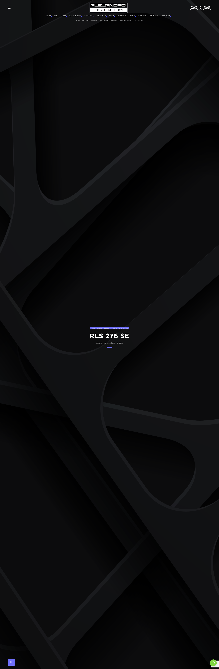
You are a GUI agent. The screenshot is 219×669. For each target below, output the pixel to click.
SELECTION (101, 16)
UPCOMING (122, 16)
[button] (213, 662)
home (48, 16)
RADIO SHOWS (75, 16)
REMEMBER (154, 16)
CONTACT (166, 16)
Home (78, 20)
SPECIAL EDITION (126, 20)
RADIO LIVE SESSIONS (90, 20)
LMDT (111, 16)
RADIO (132, 16)
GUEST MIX (88, 16)
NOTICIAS (142, 16)
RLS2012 (115, 20)
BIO (55, 16)
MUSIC (63, 16)
